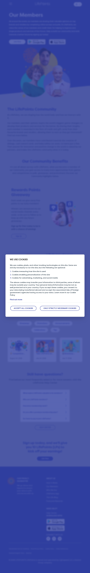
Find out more (16, 299)
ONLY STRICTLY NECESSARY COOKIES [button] (59, 308)
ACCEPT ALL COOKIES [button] (23, 308)
